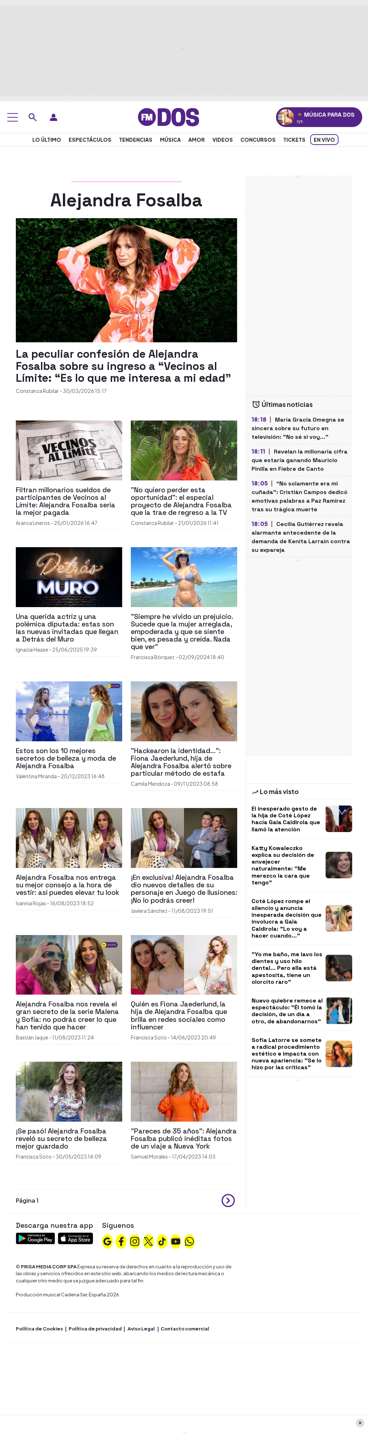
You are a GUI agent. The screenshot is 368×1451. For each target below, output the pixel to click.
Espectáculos (90, 139)
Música (170, 139)
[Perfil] (53, 117)
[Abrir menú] (12, 117)
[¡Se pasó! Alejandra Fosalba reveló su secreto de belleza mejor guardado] (69, 1090)
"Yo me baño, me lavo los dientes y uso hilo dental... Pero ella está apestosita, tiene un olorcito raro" (287, 968)
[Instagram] (134, 1241)
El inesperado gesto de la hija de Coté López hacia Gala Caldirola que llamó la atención (286, 819)
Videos (222, 139)
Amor (196, 139)
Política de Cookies (39, 1329)
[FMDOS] (168, 116)
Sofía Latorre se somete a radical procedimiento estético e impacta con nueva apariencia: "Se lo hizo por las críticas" (287, 1053)
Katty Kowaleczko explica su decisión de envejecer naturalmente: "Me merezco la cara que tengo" (283, 865)
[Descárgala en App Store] (75, 1237)
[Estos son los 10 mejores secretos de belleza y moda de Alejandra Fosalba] (69, 710)
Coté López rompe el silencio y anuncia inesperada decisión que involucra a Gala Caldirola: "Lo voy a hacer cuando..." (287, 918)
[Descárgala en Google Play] (35, 1237)
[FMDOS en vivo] (286, 117)
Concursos (258, 139)
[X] (148, 1241)
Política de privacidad (95, 1329)
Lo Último (46, 139)
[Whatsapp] (189, 1241)
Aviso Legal (141, 1329)
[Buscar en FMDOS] (32, 117)
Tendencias (135, 139)
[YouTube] (175, 1241)
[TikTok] (162, 1241)
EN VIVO (324, 139)
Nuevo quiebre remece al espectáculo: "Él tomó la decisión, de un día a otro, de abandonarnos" (287, 1011)
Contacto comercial (185, 1329)
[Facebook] (121, 1241)
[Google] (107, 1241)
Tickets (294, 139)
